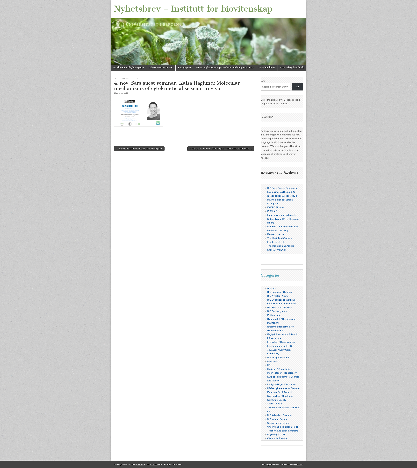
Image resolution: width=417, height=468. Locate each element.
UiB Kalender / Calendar (279, 415)
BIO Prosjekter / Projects (280, 307)
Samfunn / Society (276, 400)
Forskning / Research (278, 357)
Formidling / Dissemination (281, 342)
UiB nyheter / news (277, 419)
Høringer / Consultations (279, 369)
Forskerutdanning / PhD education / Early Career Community (279, 350)
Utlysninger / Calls (276, 434)
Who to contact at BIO (161, 67)
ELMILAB (272, 211)
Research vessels (276, 234)
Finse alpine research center (282, 215)
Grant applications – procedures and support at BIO (224, 67)
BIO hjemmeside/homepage (128, 67)
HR (269, 365)
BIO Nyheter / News (277, 296)
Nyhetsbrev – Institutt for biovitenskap (193, 9)
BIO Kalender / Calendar (126, 79)
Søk (263, 81)
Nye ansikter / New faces (280, 396)
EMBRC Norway (275, 207)
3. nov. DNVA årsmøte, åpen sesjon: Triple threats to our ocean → (220, 148)
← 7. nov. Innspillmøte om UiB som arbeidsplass (139, 148)
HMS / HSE (273, 361)
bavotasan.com (295, 464)
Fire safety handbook (292, 67)
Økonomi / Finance (277, 438)
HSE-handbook (267, 67)
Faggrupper (184, 67)
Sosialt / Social (274, 403)
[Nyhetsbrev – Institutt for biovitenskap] (208, 32)
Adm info (271, 288)
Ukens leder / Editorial (278, 423)
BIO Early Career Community (282, 188)
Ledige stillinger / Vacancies (281, 384)
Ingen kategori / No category (282, 372)
